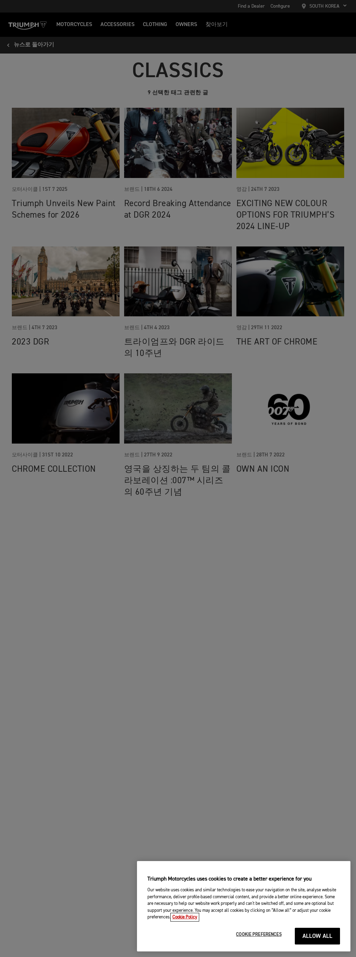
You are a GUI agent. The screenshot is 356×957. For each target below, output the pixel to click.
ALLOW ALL (317, 936)
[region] (243, 906)
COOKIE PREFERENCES (258, 934)
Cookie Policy (184, 917)
